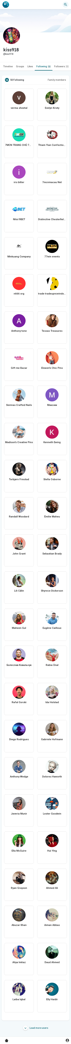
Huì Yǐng (52, 850)
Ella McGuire (19, 850)
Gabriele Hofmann (52, 739)
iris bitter (19, 182)
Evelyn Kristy (52, 107)
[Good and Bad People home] (5, 4)
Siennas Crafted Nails (19, 405)
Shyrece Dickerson (52, 590)
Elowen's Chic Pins (52, 367)
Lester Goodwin (52, 813)
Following (43, 66)
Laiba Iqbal (19, 999)
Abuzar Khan (19, 925)
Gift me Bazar (19, 367)
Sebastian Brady (52, 553)
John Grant (19, 553)
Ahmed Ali (52, 888)
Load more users (38, 1028)
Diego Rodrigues (19, 739)
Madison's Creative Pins (19, 442)
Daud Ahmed (52, 962)
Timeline (8, 66)
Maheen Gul (19, 627)
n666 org (19, 293)
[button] (67, 1040)
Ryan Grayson (19, 888)
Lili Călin (19, 590)
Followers (61, 66)
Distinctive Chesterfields (52, 219)
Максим (52, 405)
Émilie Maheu (52, 516)
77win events (52, 256)
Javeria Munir (19, 813)
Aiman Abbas (52, 925)
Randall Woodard (19, 516)
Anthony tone (19, 330)
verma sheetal (19, 107)
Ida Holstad (52, 702)
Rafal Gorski (19, 702)
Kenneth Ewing (52, 442)
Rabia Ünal (52, 665)
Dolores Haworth (52, 776)
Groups (20, 66)
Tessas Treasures (52, 330)
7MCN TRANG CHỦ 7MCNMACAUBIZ (19, 145)
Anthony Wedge (19, 776)
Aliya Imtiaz (19, 962)
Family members (57, 80)
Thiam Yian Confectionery (52, 145)
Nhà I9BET (19, 219)
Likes (30, 66)
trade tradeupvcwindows (52, 293)
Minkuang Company (19, 256)
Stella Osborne (52, 479)
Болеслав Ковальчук (19, 665)
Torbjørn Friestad (19, 479)
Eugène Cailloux (52, 627)
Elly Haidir (52, 999)
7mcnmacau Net (52, 182)
